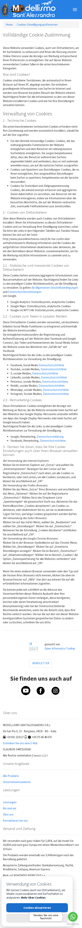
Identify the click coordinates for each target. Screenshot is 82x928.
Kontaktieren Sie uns (15, 820)
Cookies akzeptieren (37, 907)
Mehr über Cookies (33, 897)
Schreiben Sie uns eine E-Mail (20, 743)
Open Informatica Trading (60, 648)
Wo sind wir (9, 808)
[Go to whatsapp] (73, 917)
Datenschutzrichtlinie (51, 365)
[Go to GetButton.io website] (73, 924)
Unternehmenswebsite (17, 782)
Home (9, 24)
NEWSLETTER (40, 663)
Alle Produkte (11, 776)
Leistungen (10, 802)
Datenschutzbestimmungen (25, 292)
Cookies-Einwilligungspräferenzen (37, 24)
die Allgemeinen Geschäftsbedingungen (54, 287)
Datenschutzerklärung (50, 436)
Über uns (8, 814)
